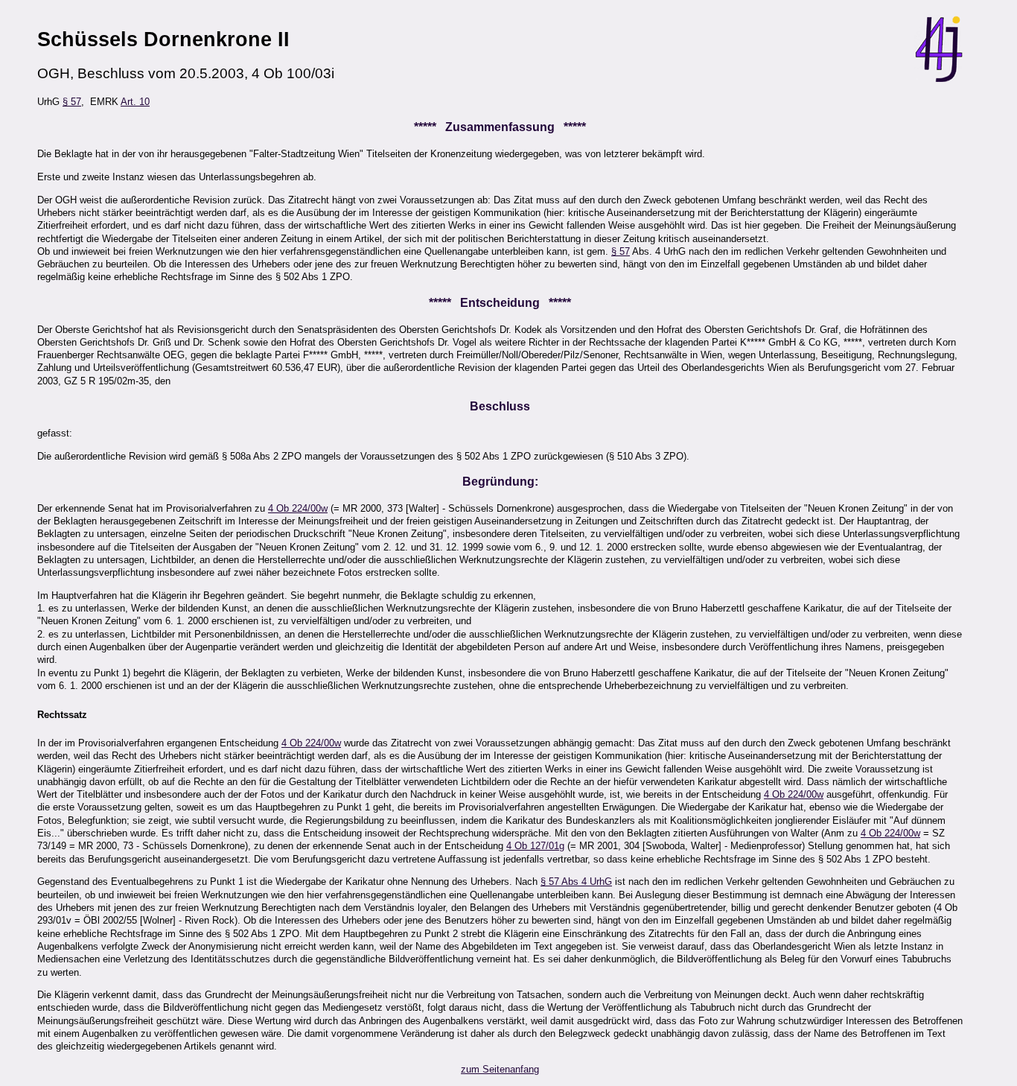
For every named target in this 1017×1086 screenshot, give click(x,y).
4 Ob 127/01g (535, 845)
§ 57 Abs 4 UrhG (576, 881)
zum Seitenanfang (500, 1069)
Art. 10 (135, 101)
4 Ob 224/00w (298, 508)
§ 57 (72, 101)
